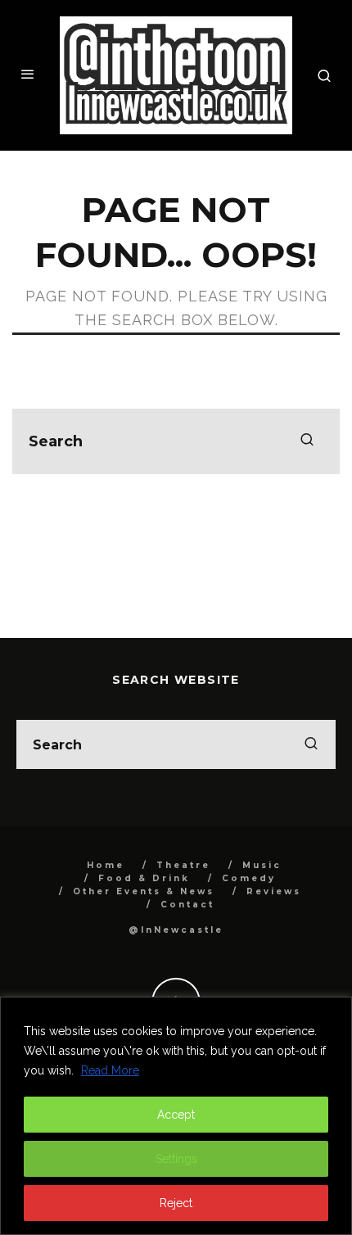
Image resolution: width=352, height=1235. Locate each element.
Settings (176, 1158)
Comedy (249, 878)
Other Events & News (143, 891)
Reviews (273, 891)
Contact (187, 904)
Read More (110, 1070)
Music (262, 865)
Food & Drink (144, 878)
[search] (307, 441)
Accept (176, 1114)
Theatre (183, 865)
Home (105, 865)
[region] (176, 1116)
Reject (176, 1203)
